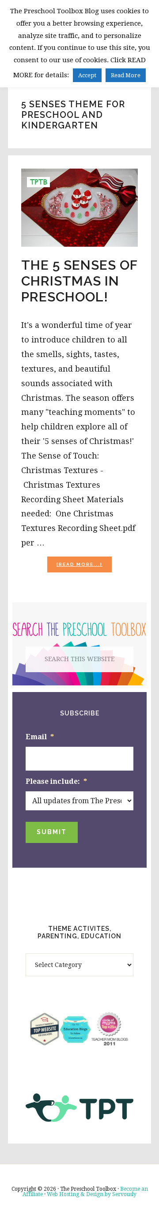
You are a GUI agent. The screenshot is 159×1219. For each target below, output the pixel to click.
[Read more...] (84, 566)
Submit (52, 831)
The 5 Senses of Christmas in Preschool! (79, 281)
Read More (125, 75)
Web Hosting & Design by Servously (91, 1194)
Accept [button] (87, 75)
